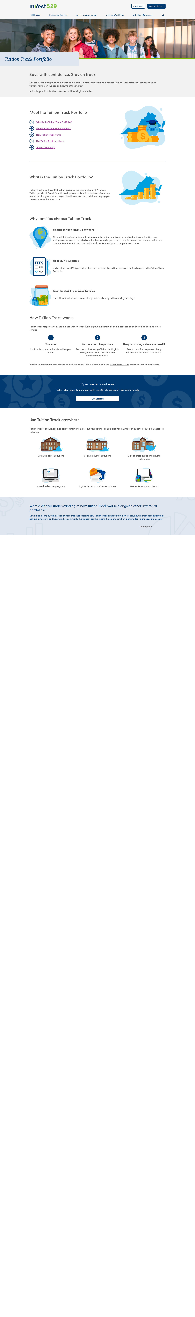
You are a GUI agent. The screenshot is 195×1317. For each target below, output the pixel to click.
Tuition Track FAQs (45, 147)
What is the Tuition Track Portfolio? (54, 122)
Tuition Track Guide (119, 364)
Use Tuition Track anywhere (50, 141)
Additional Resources (142, 15)
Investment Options (58, 15)
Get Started (98, 398)
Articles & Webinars (115, 15)
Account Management (86, 15)
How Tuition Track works (48, 134)
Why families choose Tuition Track (53, 128)
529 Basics (35, 14)
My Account (138, 6)
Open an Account (156, 6)
